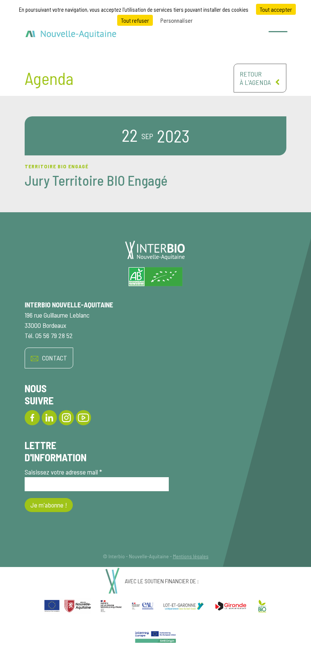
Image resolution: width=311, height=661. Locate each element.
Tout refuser (135, 20)
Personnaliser (176, 20)
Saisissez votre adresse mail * (63, 472)
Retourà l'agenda (255, 78)
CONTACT (54, 358)
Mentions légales (191, 556)
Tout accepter (276, 9)
